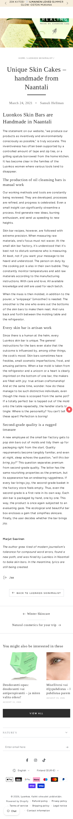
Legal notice (60, 805)
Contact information (38, 810)
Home (22, 58)
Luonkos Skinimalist (40, 58)
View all (36, 713)
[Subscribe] (68, 747)
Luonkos (25, 796)
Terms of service (19, 805)
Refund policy (40, 801)
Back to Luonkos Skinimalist (39, 593)
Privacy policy (59, 801)
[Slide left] (6, 3)
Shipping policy (40, 805)
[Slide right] (67, 3)
